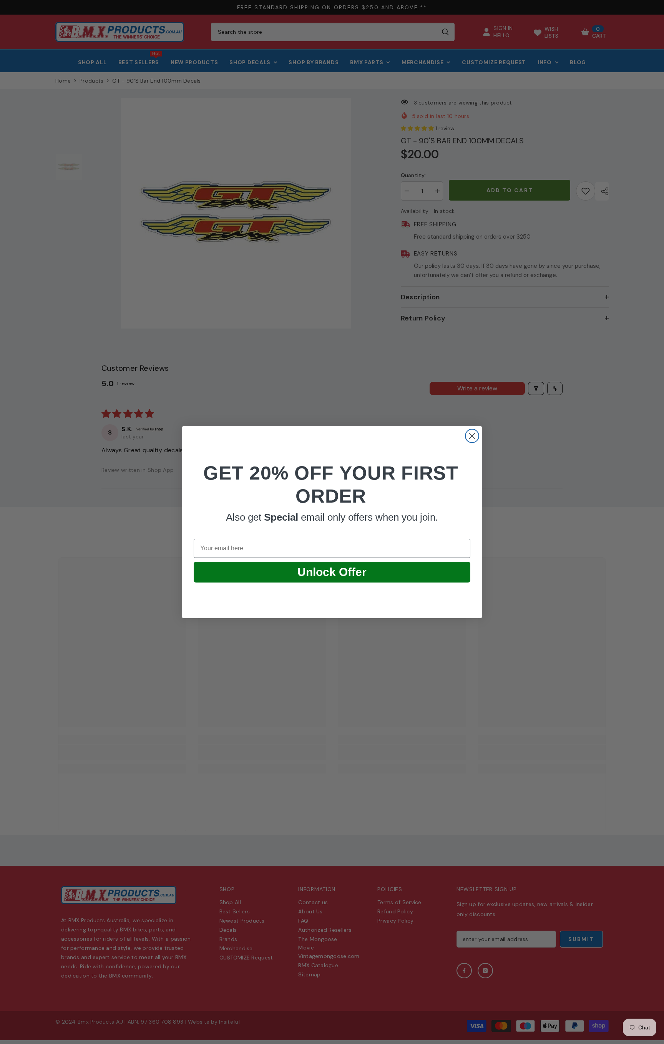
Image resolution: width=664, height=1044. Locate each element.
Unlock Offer (332, 572)
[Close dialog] (472, 436)
